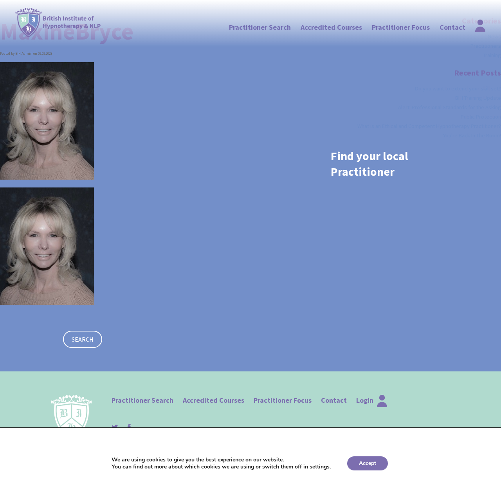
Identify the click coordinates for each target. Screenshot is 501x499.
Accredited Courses (331, 27)
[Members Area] (475, 23)
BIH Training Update (478, 97)
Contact (452, 27)
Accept (367, 463)
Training (492, 55)
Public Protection (481, 116)
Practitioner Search (260, 27)
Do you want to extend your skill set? (458, 88)
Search (83, 339)
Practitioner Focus (401, 27)
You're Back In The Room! (472, 135)
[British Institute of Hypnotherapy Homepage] (58, 23)
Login (365, 400)
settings (320, 466)
